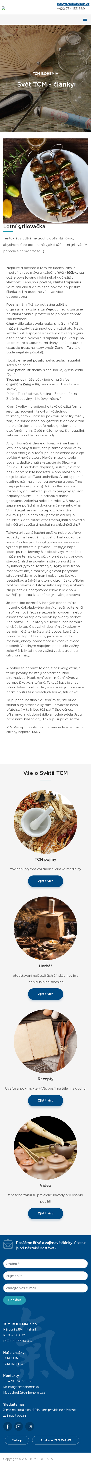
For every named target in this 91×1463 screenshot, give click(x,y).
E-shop (17, 1440)
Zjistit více (45, 881)
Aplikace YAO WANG (55, 1440)
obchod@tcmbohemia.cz (26, 1393)
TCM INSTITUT (14, 1364)
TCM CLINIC (12, 1358)
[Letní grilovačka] (45, 181)
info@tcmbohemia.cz (73, 4)
